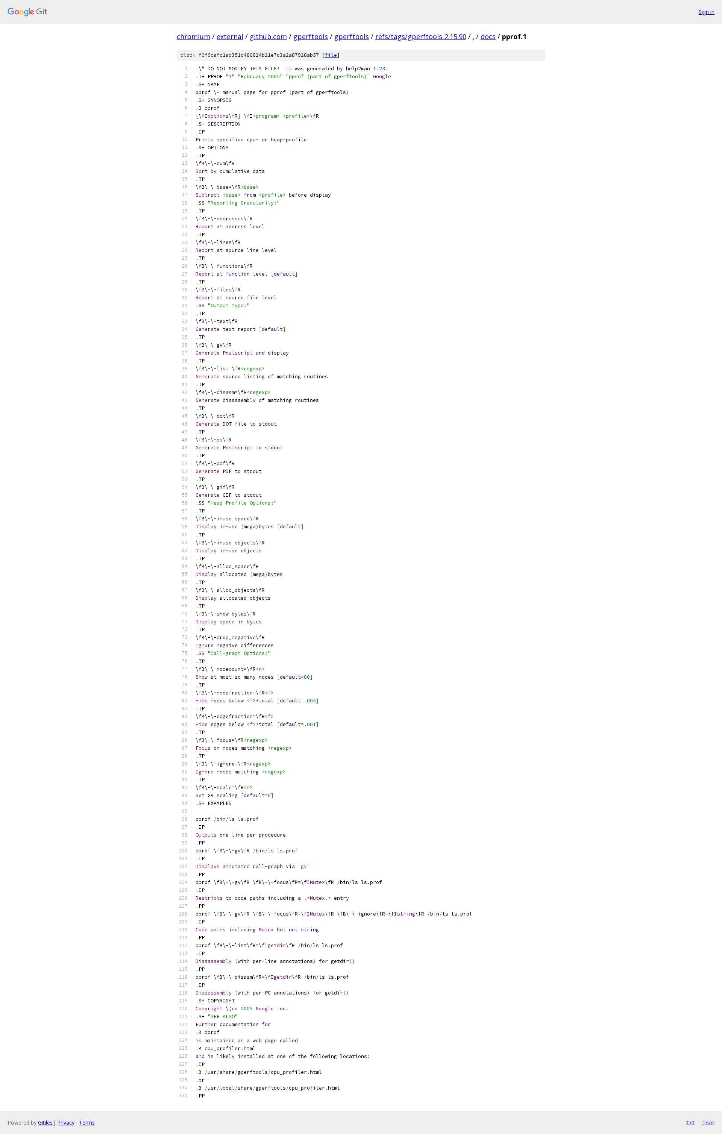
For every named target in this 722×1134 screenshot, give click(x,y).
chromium (193, 36)
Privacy (65, 1122)
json (708, 1122)
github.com (268, 36)
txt (690, 1122)
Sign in (706, 11)
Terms (87, 1122)
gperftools (310, 36)
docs (488, 36)
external (230, 36)
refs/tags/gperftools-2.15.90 (420, 36)
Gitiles (45, 1122)
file (331, 55)
